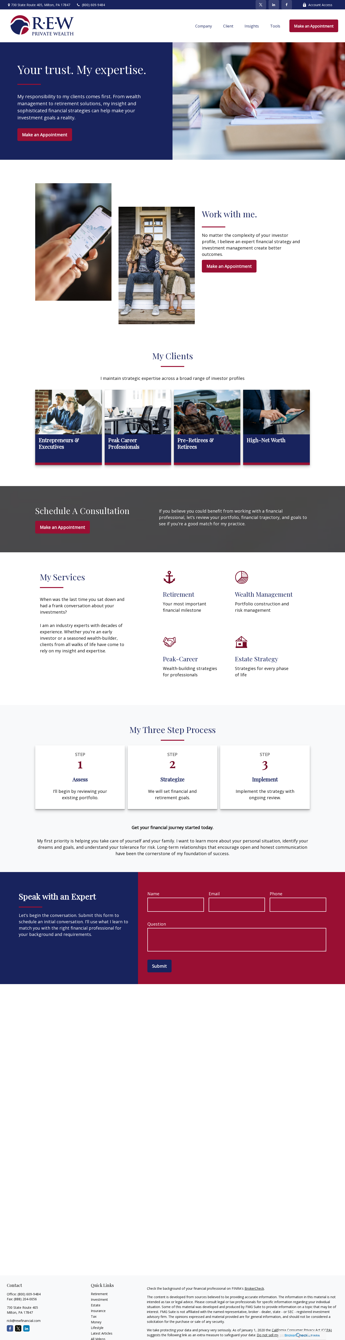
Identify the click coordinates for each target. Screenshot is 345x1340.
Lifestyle (97, 1327)
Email (214, 893)
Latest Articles (101, 1333)
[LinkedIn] (273, 4)
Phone (276, 893)
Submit (159, 966)
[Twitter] (261, 4)
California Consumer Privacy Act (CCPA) (302, 1330)
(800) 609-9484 (93, 5)
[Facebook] (286, 4)
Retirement (99, 1294)
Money (96, 1322)
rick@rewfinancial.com (24, 1320)
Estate (95, 1305)
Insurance (98, 1311)
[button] (203, 26)
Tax (93, 1316)
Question (156, 924)
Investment (99, 1299)
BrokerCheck (254, 1288)
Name (153, 893)
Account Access (320, 5)
